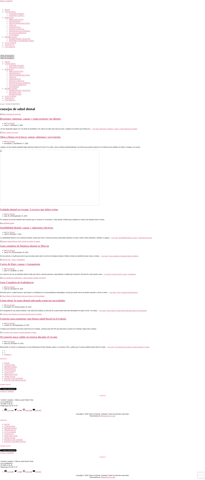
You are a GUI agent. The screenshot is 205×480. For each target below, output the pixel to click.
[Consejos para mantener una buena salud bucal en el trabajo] (21, 314)
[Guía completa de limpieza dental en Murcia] (20, 241)
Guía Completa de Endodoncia (17, 282)
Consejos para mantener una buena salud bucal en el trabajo (33, 318)
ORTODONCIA (14, 21)
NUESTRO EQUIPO (16, 14)
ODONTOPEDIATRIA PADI (19, 23)
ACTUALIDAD (10, 43)
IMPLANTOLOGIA (16, 19)
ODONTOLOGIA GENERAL (19, 31)
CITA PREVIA (10, 47)
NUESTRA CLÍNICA (16, 16)
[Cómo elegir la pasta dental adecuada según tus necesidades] (22, 296)
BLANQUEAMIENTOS (17, 33)
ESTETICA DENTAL (16, 29)
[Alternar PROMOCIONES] (37, 89)
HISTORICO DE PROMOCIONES (21, 41)
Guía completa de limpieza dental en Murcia (24, 246)
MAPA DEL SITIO (11, 374)
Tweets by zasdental (7, 391)
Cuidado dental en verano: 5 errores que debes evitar (29, 209)
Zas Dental (10, 123)
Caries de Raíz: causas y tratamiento (20, 264)
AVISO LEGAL (10, 376)
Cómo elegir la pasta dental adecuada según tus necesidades (32, 300)
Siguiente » (8, 354)
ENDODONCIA (15, 27)
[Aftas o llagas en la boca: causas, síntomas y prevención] (9, 132)
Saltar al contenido (6, 1)
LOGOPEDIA (14, 35)
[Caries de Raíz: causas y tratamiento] (12, 260)
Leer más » (114, 129)
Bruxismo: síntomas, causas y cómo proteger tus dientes (30, 118)
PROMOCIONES (10, 367)
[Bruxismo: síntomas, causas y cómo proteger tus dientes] (10, 114)
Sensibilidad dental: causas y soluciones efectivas (26, 227)
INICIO (7, 10)
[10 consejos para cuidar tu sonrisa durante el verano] (18, 332)
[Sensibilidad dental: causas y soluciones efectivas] (7, 223)
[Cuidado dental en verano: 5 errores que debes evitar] (49, 205)
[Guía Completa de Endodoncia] (23, 278)
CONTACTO (9, 45)
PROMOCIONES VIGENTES (19, 39)
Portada (2, 104)
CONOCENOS (9, 365)
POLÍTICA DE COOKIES (13, 378)
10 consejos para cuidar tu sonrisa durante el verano (28, 337)
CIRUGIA (12, 25)
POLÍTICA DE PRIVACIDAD (15, 380)
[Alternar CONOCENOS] (37, 64)
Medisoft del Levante (108, 416)
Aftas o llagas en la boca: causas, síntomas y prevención (30, 137)
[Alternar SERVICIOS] (37, 69)
